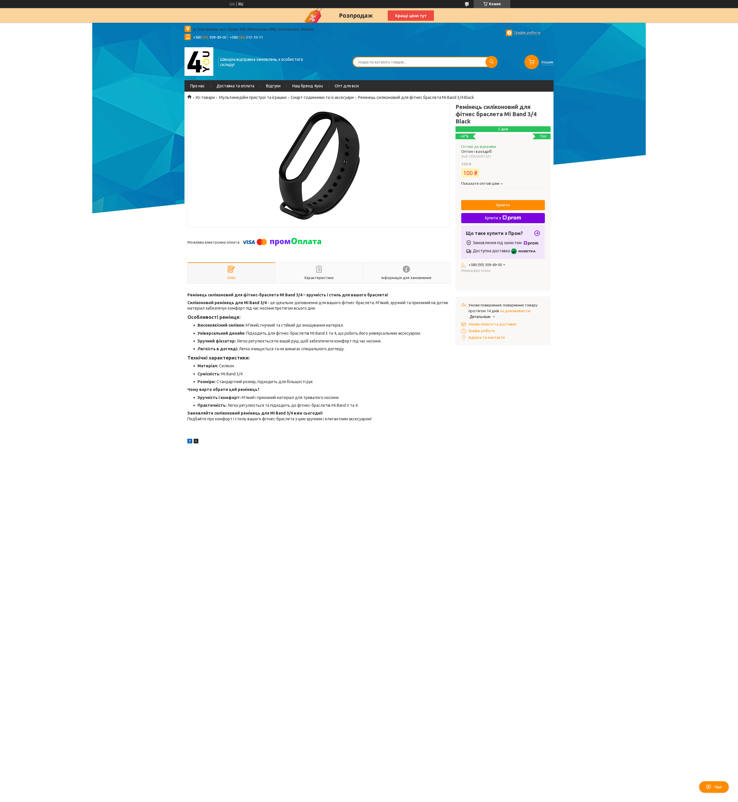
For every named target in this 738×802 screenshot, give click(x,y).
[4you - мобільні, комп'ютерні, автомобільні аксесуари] (198, 61)
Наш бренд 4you (307, 86)
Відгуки (273, 86)
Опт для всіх (347, 86)
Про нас (197, 86)
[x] (196, 442)
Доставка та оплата (235, 86)
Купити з (493, 218)
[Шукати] (491, 62)
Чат (718, 787)
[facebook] (189, 442)
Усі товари (205, 97)
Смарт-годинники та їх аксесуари (322, 97)
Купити (503, 205)
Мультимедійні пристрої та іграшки (253, 97)
